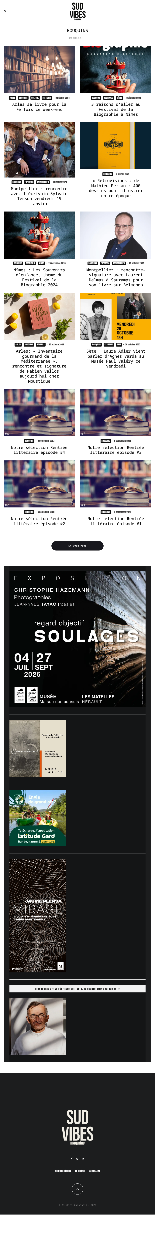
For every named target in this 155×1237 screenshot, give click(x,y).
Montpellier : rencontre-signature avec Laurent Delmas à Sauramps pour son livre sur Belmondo (115, 277)
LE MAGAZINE (94, 1171)
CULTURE (35, 98)
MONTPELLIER (43, 182)
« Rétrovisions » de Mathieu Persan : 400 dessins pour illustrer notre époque (116, 188)
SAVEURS (41, 344)
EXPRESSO (29, 182)
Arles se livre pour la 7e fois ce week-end (39, 107)
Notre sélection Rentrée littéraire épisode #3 (116, 450)
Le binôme (80, 1171)
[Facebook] (71, 1159)
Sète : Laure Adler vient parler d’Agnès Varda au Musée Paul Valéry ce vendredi (115, 358)
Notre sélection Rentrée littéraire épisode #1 (116, 521)
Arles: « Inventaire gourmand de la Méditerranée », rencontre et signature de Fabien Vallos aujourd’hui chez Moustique (39, 365)
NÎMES (119, 98)
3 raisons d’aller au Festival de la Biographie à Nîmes (115, 109)
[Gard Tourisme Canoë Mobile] (37, 845)
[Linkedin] (83, 1159)
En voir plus (77, 545)
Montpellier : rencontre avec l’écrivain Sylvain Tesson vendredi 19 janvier (39, 196)
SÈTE (119, 344)
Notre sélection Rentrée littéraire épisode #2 (39, 521)
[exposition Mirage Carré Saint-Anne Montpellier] (37, 971)
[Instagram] (77, 1159)
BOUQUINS (23, 98)
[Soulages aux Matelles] (77, 706)
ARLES (12, 98)
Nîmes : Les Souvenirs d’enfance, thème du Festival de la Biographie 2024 (39, 277)
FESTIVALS (47, 98)
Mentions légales (63, 1171)
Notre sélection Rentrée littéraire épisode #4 (39, 450)
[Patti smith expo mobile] (37, 776)
